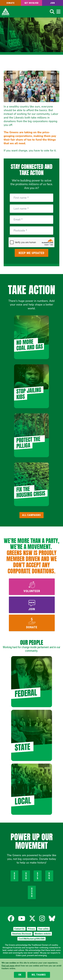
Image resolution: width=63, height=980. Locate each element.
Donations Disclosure (21, 933)
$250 (32, 892)
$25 (14, 876)
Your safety (43, 928)
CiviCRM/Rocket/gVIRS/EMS (32, 938)
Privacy (31, 928)
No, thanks (39, 974)
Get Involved (31, 3)
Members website (43, 933)
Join (52, 3)
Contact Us (19, 928)
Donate (10, 3)
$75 (37, 876)
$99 (49, 876)
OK (20, 974)
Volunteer (32, 591)
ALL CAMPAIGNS (31, 515)
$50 (26, 876)
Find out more (8, 965)
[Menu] (58, 12)
